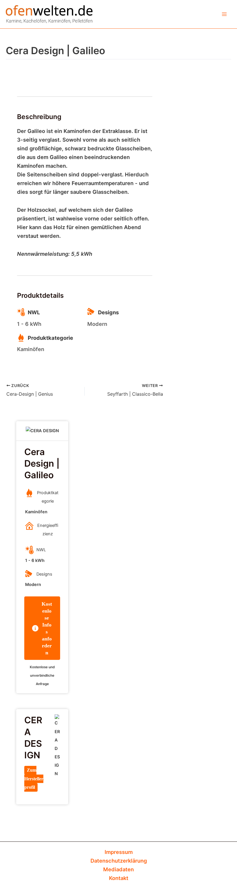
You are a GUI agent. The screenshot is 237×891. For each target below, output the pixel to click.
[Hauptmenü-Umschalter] (224, 14)
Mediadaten (118, 869)
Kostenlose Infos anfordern (47, 628)
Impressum (119, 852)
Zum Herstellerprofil (33, 779)
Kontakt (118, 878)
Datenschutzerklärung (118, 860)
